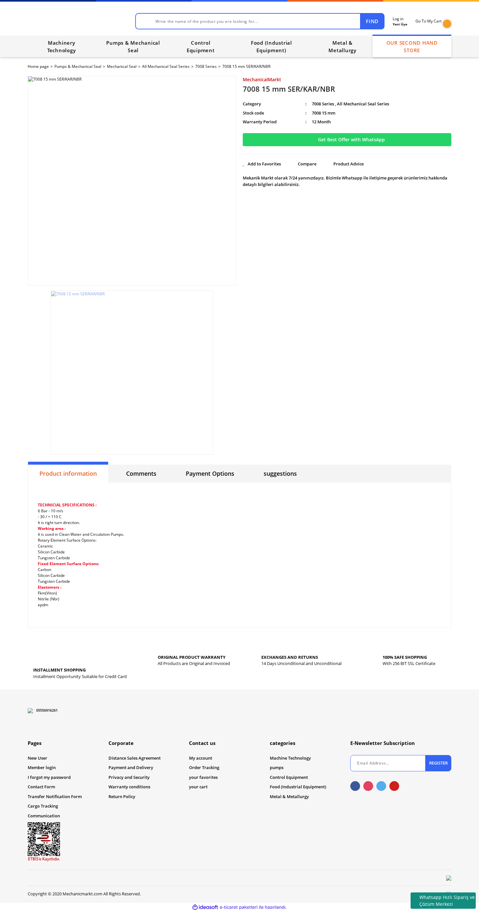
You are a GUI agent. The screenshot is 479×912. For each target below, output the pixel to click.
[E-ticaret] (239, 907)
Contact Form (41, 787)
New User (37, 758)
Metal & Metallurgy (289, 796)
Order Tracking (204, 767)
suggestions (280, 473)
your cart (198, 787)
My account (200, 758)
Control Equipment (289, 777)
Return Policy (122, 796)
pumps (276, 767)
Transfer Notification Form (55, 796)
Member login (42, 767)
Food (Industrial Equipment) (298, 787)
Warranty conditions (129, 787)
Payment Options (210, 473)
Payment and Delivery (131, 767)
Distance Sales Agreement (135, 758)
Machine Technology (290, 758)
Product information (68, 473)
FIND (372, 21)
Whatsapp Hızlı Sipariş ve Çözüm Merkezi (447, 900)
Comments (141, 473)
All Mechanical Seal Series (363, 104)
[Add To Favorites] (262, 164)
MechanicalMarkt (262, 79)
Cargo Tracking (43, 806)
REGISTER (438, 763)
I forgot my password (49, 777)
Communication (44, 816)
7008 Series (323, 104)
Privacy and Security (129, 777)
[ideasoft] (205, 907)
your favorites (203, 777)
